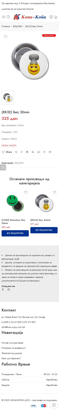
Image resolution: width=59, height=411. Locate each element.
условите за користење (24, 262)
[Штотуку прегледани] (53, 405)
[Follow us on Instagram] (8, 289)
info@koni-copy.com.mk (13, 327)
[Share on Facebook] (21, 152)
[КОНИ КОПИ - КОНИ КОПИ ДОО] (29, 17)
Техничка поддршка (12, 353)
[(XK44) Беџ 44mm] (44, 202)
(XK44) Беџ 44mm (40, 220)
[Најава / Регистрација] (51, 17)
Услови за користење (12, 342)
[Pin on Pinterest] (27, 152)
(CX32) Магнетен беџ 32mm (13, 221)
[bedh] (29, 60)
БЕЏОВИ (17, 26)
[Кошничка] (55, 17)
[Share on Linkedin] (33, 152)
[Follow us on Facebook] (3, 289)
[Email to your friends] (50, 152)
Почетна (6, 26)
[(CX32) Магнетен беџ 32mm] (15, 202)
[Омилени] (5, 36)
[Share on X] (16, 152)
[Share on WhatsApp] (38, 152)
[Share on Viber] (44, 152)
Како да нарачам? (11, 358)
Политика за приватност (13, 348)
